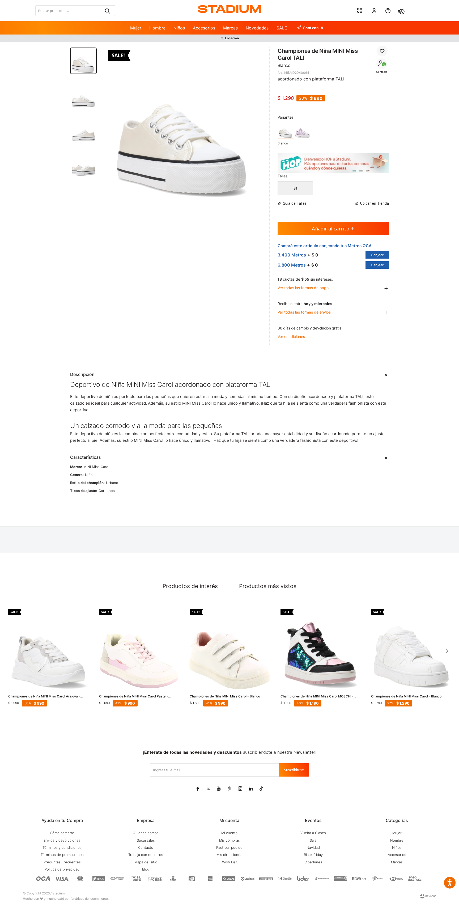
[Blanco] (286, 131)
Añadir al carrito (330, 228)
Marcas (230, 28)
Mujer (135, 28)
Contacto (381, 71)
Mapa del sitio (145, 862)
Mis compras (229, 840)
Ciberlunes (313, 862)
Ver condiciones (291, 336)
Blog (145, 869)
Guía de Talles (295, 203)
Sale (313, 840)
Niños (179, 28)
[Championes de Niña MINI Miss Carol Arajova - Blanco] (48, 649)
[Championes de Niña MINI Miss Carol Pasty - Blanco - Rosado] (139, 649)
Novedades (257, 28)
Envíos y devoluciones (62, 840)
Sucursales (146, 840)
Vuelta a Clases (313, 833)
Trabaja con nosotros (145, 854)
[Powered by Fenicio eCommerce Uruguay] (428, 896)
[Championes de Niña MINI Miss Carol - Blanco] (230, 649)
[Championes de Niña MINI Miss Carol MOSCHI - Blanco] (320, 649)
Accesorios (204, 28)
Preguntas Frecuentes (62, 862)
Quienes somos (146, 833)
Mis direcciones (229, 854)
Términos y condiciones (62, 847)
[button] (107, 10)
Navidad (313, 847)
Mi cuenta (229, 833)
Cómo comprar (62, 833)
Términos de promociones (62, 854)
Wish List (229, 862)
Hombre (157, 28)
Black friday (313, 854)
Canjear (377, 255)
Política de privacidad (62, 869)
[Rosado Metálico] (303, 131)
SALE (282, 28)
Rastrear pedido (229, 847)
